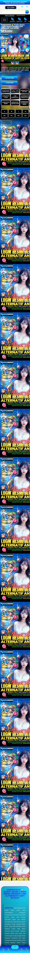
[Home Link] (11, 7)
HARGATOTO (9, 908)
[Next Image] (27, 50)
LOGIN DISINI (9, 82)
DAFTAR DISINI (9, 78)
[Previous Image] (3, 50)
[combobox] (13, 11)
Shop (2, 8)
